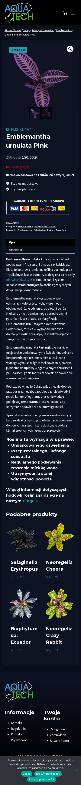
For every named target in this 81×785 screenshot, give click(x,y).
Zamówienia (58, 735)
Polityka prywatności (41, 779)
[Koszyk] (65, 13)
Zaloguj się (57, 729)
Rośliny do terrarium (45, 226)
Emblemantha (19, 129)
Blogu (28, 501)
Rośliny (50, 230)
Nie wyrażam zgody (48, 773)
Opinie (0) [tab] (15, 249)
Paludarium (40, 230)
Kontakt (16, 723)
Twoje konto (52, 715)
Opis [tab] (12, 242)
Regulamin (18, 729)
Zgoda (27, 773)
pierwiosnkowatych (19, 280)
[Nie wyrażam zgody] (76, 770)
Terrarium (61, 230)
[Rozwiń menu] (72, 13)
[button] (70, 49)
